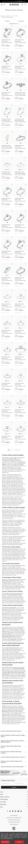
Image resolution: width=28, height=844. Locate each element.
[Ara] (4, 4)
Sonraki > (18, 449)
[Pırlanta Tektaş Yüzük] (7, 31)
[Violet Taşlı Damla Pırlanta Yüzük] (20, 84)
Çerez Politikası (14, 815)
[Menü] (1, 4)
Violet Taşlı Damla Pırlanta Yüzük (20, 93)
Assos (1, 792)
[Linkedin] (21, 811)
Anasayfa (2, 15)
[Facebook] (7, 811)
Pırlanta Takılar (4, 799)
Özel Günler (3, 804)
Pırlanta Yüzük (14, 15)
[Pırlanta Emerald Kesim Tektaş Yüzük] (7, 137)
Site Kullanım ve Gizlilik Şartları (14, 817)
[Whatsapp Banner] (14, 773)
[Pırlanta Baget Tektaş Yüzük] (20, 111)
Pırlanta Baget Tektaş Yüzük (19, 119)
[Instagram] (12, 811)
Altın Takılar (3, 802)
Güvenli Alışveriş (14, 824)
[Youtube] (18, 811)
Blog (1, 807)
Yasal (1, 794)
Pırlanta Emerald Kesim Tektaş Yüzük (7, 146)
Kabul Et (19, 842)
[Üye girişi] (25, 4)
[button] (6, 37)
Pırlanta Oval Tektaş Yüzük (6, 119)
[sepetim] (22, 4)
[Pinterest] (15, 811)
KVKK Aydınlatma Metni (14, 822)
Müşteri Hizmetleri (4, 797)
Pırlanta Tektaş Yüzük (6, 40)
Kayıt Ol (14, 787)
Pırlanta (8, 15)
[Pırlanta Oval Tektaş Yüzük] (7, 111)
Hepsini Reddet (5, 842)
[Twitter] (10, 811)
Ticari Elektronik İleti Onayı (14, 819)
